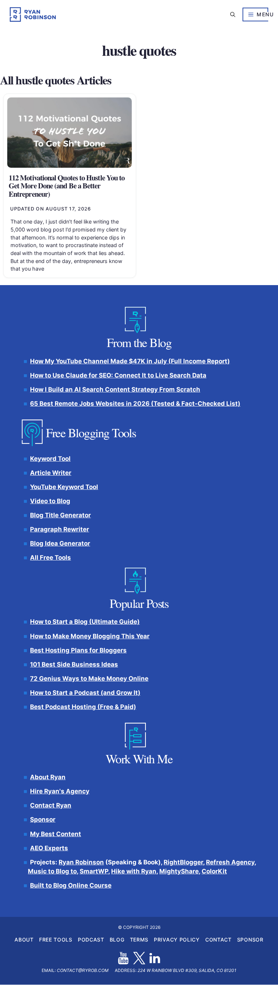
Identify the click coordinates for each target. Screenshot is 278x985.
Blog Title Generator (60, 515)
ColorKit (214, 871)
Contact (218, 940)
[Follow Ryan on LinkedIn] (154, 958)
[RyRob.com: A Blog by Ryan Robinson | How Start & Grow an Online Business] (33, 14)
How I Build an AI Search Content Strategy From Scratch (115, 389)
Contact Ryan (50, 805)
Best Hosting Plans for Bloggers (78, 650)
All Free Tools (50, 558)
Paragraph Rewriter (59, 529)
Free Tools (55, 940)
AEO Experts (49, 848)
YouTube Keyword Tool (64, 487)
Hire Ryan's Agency (59, 791)
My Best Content (55, 834)
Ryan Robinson (81, 862)
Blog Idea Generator (60, 543)
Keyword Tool (50, 458)
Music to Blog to (52, 871)
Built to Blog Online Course (70, 885)
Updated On (50, 209)
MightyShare (179, 871)
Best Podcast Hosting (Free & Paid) (83, 706)
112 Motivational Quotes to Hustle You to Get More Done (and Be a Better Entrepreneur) (67, 185)
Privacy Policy (177, 940)
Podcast (91, 940)
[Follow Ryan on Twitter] (139, 958)
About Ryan (48, 777)
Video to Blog (50, 501)
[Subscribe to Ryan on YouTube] (123, 958)
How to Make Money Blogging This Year (89, 636)
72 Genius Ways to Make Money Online (89, 678)
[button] (233, 14)
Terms (139, 940)
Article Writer (50, 472)
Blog (117, 940)
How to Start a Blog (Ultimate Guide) (85, 622)
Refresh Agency (230, 862)
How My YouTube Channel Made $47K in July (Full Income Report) (130, 361)
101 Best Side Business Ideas (74, 664)
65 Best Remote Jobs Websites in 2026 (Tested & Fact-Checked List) (135, 403)
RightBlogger (183, 862)
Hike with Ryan (133, 871)
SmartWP (94, 871)
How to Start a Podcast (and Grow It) (85, 692)
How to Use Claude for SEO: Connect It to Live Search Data (118, 375)
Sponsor (42, 819)
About (24, 940)
